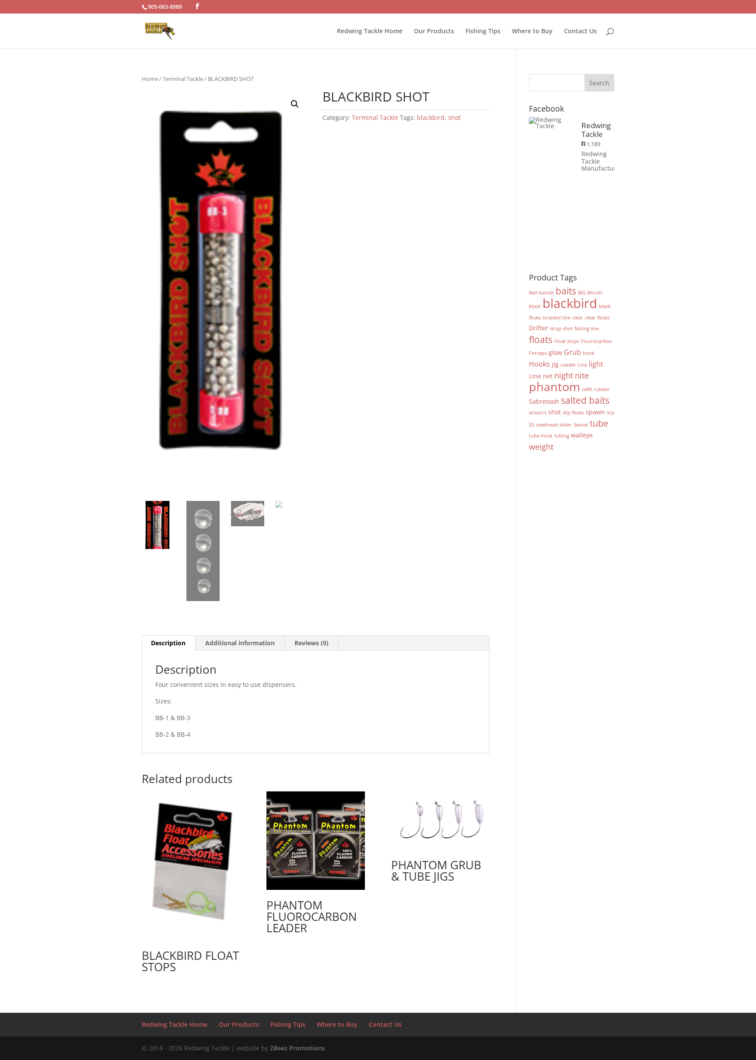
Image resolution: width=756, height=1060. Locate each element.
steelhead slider (554, 425)
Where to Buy (532, 31)
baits (566, 290)
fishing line (586, 328)
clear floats (597, 318)
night (563, 375)
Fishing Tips (483, 31)
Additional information (240, 643)
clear (577, 318)
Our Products (434, 31)
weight (541, 446)
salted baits (585, 400)
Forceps (538, 353)
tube (599, 423)
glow (555, 352)
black (535, 306)
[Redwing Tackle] (551, 123)
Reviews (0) (311, 643)
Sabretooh (544, 401)
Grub (572, 352)
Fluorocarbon (596, 341)
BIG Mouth (590, 293)
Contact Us (580, 31)
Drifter (538, 328)
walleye (582, 435)
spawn (595, 412)
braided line (556, 318)
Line (535, 376)
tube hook (541, 436)
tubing (561, 436)
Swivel (581, 425)
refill (587, 389)
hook (589, 353)
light (596, 364)
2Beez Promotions (297, 1048)
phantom (554, 386)
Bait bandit (541, 293)
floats (541, 339)
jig (555, 364)
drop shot (561, 328)
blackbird (430, 117)
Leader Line (573, 365)
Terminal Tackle (183, 79)
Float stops (566, 341)
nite (582, 375)
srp (610, 412)
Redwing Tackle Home (369, 31)
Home (150, 79)
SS (531, 425)
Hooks (539, 364)
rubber (602, 389)
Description (168, 643)
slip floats (573, 412)
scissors (537, 412)
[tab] (168, 643)
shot (454, 117)
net (548, 376)
